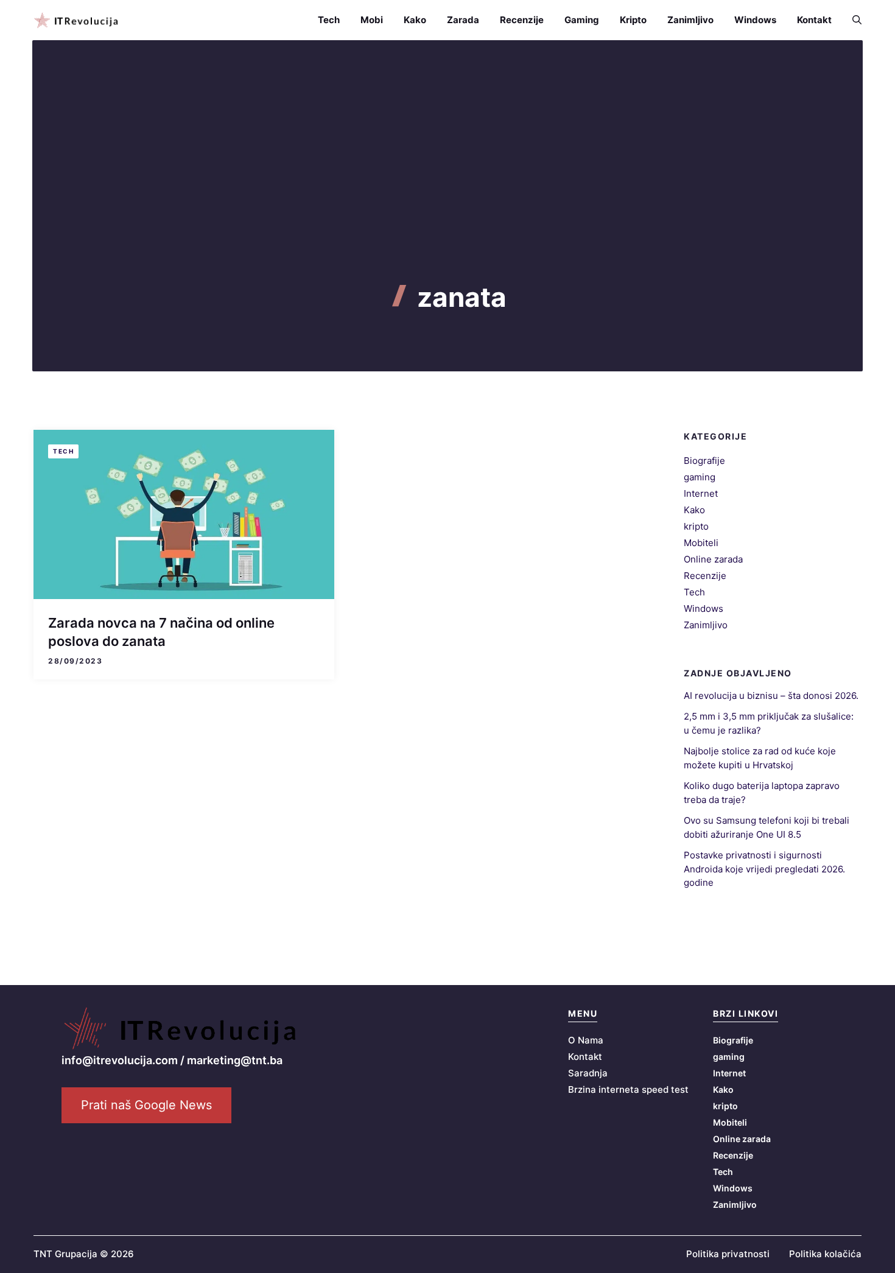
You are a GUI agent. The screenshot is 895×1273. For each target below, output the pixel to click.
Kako (415, 20)
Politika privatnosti (728, 1254)
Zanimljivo (690, 20)
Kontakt (814, 20)
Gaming (581, 20)
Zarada (463, 20)
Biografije (704, 460)
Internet (701, 493)
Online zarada (713, 559)
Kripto (633, 20)
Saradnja (588, 1073)
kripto (696, 526)
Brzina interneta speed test (628, 1089)
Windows (755, 20)
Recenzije (522, 20)
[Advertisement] (447, 190)
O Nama (585, 1040)
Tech (329, 20)
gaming (699, 477)
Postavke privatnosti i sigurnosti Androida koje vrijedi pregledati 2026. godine (764, 868)
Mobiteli (701, 543)
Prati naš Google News (146, 1105)
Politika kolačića (825, 1254)
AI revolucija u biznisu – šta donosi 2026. (771, 695)
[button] (852, 20)
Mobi (371, 20)
